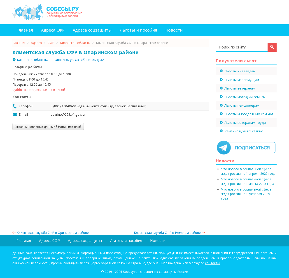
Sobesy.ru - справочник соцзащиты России (155, 271)
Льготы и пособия (138, 30)
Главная (24, 30)
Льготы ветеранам (239, 88)
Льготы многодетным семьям (248, 114)
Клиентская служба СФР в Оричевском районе (50, 232)
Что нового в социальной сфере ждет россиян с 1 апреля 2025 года (248, 171)
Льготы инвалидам (239, 71)
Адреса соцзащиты (92, 30)
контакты (212, 263)
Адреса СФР (53, 30)
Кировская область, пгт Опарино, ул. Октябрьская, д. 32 (60, 59)
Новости (174, 30)
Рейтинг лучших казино (243, 131)
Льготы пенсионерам (241, 105)
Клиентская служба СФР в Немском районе (169, 232)
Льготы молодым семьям (245, 96)
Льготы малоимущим (241, 79)
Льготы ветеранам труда (245, 122)
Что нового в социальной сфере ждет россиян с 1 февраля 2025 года (246, 193)
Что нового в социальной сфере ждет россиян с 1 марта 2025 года (247, 181)
